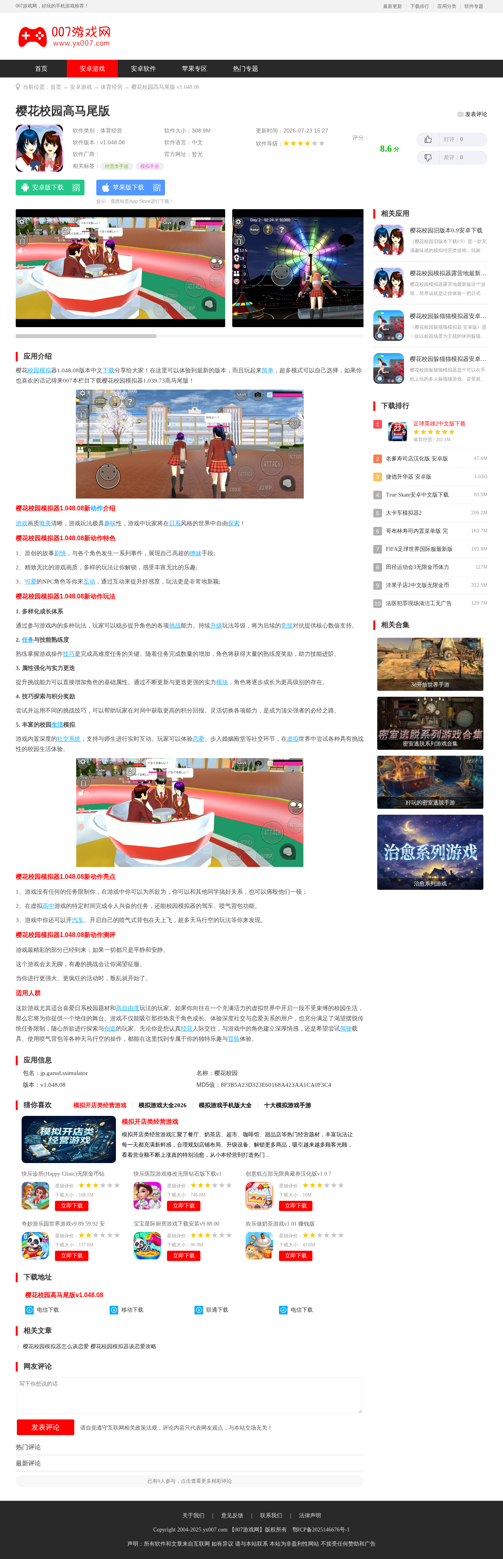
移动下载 (132, 1310)
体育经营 (112, 87)
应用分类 (446, 6)
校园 (33, 370)
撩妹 (196, 553)
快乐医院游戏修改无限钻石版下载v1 (178, 1174)
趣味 (110, 523)
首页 (41, 68)
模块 (222, 682)
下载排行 (419, 6)
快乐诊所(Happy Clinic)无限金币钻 (63, 1174)
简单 (268, 370)
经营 (187, 1028)
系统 (75, 739)
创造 (110, 1028)
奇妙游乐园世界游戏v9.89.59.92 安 (63, 1224)
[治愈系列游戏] (430, 852)
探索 (234, 523)
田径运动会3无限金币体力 (417, 567)
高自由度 (128, 1008)
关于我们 (193, 1516)
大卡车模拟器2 (404, 513)
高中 (48, 906)
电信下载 (48, 1310)
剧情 (60, 553)
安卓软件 (143, 68)
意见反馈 (232, 1516)
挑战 (175, 625)
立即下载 (72, 1206)
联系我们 (271, 1516)
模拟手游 (149, 166)
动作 (96, 508)
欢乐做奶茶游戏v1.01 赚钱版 (280, 1224)
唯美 (45, 523)
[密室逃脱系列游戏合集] (430, 723)
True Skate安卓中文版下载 (417, 495)
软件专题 (473, 6)
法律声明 (310, 1516)
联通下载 (217, 1310)
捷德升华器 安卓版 (408, 477)
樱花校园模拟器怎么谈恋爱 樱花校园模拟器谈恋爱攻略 (89, 1346)
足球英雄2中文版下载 (439, 424)
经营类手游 (117, 166)
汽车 (78, 920)
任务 (28, 640)
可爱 (31, 581)
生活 (57, 725)
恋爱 (198, 739)
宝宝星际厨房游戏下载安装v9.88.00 (176, 1224)
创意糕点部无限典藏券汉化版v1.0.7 (288, 1174)
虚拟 (293, 739)
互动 (89, 581)
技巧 (69, 654)
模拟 (45, 370)
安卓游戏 (92, 68)
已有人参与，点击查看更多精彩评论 (189, 1481)
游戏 (22, 523)
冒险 (234, 1039)
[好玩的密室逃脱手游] (430, 782)
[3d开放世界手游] (430, 664)
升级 (216, 625)
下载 (108, 370)
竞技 (287, 625)
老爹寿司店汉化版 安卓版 (417, 459)
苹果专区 (194, 68)
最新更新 (392, 6)
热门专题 (245, 68)
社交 (63, 739)
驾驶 (346, 1028)
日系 (175, 523)
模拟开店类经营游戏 (150, 1121)
